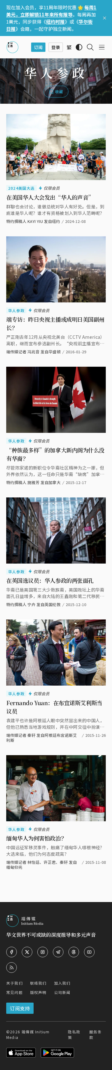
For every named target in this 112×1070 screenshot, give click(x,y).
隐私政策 (74, 1034)
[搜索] (90, 47)
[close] (105, 18)
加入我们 (62, 983)
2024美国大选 (21, 188)
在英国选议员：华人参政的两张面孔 (50, 580)
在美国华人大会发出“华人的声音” (50, 197)
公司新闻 (62, 992)
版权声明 (38, 992)
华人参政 (16, 310)
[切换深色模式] (79, 47)
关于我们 (14, 983)
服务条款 (95, 1034)
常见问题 (14, 992)
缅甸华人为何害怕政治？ (36, 838)
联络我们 (38, 983)
